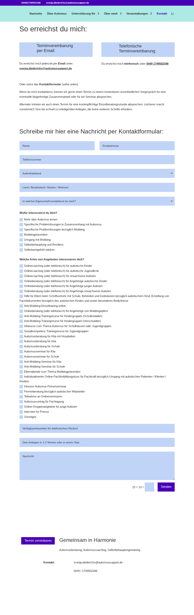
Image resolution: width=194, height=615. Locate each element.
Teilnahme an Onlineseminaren (43, 396)
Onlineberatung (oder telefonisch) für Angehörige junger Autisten (63, 286)
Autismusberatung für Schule (42, 346)
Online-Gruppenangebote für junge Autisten (50, 406)
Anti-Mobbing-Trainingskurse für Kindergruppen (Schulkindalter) (63, 316)
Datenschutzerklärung (134, 600)
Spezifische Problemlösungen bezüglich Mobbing (54, 229)
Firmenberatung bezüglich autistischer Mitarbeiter (54, 391)
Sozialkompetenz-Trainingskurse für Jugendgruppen (56, 331)
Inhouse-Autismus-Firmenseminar (45, 386)
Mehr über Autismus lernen (40, 219)
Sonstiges (30, 416)
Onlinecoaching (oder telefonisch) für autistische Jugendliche (61, 270)
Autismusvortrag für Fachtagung (44, 401)
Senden (166, 487)
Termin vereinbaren (38, 540)
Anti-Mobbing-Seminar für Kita (42, 361)
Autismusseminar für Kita (39, 351)
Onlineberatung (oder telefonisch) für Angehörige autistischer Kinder (65, 281)
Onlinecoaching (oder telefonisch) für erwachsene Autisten (60, 276)
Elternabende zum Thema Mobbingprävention (52, 371)
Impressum (168, 600)
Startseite (35, 13)
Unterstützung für (83, 13)
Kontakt (162, 13)
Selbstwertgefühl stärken (39, 249)
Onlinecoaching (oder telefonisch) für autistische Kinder (58, 265)
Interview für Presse (36, 411)
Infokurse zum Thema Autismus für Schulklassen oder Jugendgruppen (67, 326)
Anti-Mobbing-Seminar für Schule (44, 366)
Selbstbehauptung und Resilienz (44, 244)
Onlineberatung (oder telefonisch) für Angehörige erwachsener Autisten (67, 291)
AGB (154, 600)
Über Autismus (57, 13)
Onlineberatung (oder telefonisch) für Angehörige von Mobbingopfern (66, 311)
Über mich (111, 13)
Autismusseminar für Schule (41, 356)
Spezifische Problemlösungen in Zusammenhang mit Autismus (63, 224)
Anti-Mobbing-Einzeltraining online (45, 305)
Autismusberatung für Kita (40, 341)
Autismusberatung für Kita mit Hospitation (49, 336)
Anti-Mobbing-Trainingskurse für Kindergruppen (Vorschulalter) (62, 321)
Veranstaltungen (137, 13)
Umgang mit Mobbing (37, 239)
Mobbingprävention (36, 234)
